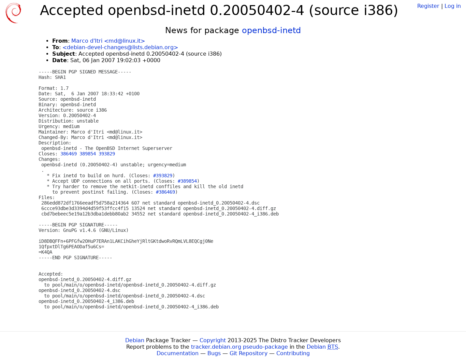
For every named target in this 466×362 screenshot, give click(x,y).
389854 (87, 153)
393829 (107, 153)
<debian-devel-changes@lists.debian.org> (120, 47)
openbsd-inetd (271, 30)
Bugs (214, 353)
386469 (68, 153)
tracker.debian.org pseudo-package (239, 347)
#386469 (165, 192)
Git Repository (248, 353)
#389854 (187, 181)
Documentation (178, 353)
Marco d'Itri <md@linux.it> (108, 41)
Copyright (213, 340)
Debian (134, 340)
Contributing (293, 353)
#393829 (162, 175)
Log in (453, 6)
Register (428, 6)
